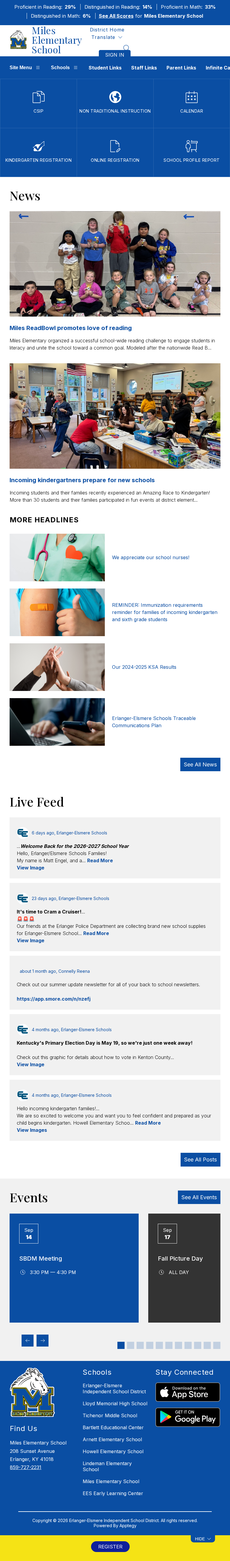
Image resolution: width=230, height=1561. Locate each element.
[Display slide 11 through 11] (216, 1345)
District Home (107, 30)
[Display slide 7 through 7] (178, 1345)
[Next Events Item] (43, 1341)
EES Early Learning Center (113, 1493)
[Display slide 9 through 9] (197, 1345)
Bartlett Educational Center (113, 1427)
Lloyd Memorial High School (115, 1403)
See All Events (199, 1197)
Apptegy (128, 1525)
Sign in (114, 55)
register (110, 1547)
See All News (200, 764)
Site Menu (21, 67)
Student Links (105, 68)
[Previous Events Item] (28, 1341)
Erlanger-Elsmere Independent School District (114, 1388)
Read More (100, 860)
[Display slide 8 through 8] (188, 1345)
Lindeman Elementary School (107, 1466)
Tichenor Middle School (110, 1415)
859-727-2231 (25, 1467)
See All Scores (116, 16)
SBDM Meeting (40, 1258)
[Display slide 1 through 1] (121, 1345)
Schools (60, 67)
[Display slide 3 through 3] (140, 1345)
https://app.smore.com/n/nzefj (53, 999)
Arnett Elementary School (112, 1439)
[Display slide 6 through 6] (168, 1345)
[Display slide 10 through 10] (207, 1345)
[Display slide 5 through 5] (159, 1345)
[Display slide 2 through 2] (130, 1345)
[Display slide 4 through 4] (149, 1345)
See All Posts (200, 1159)
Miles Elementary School (111, 1481)
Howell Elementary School (113, 1451)
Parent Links (181, 68)
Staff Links (144, 68)
